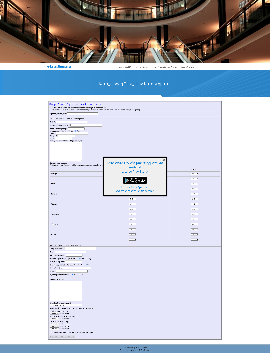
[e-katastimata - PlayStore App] (135, 184)
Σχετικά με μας (188, 67)
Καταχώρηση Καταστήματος (164, 67)
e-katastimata (142, 67)
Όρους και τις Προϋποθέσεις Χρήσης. (80, 332)
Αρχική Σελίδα (125, 67)
